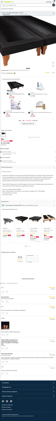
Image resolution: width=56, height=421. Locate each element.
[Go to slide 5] (30, 246)
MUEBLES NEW (5, 70)
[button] (28, 5)
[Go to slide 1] (25, 246)
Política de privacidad (7, 409)
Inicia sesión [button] (48, 1)
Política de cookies (6, 407)
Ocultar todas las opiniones (28, 278)
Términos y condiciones (7, 404)
